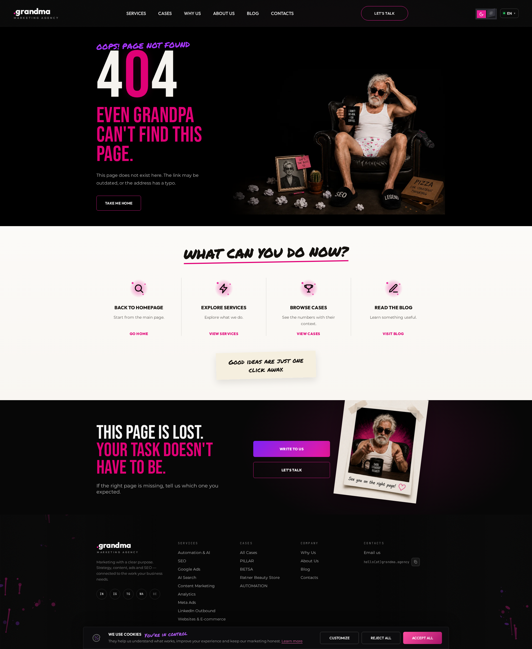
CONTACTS (282, 13)
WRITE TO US (292, 449)
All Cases (248, 552)
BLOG (253, 13)
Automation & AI (194, 552)
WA (142, 594)
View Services (224, 333)
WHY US (192, 13)
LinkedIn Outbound (196, 610)
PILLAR (247, 560)
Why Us (308, 552)
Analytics (187, 594)
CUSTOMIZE (339, 638)
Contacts (309, 577)
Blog (305, 569)
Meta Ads (187, 602)
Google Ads (189, 569)
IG (115, 594)
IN (102, 594)
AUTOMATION (253, 585)
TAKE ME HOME (118, 203)
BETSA (246, 569)
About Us (310, 560)
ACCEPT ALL (422, 638)
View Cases (308, 333)
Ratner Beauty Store (260, 577)
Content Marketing (196, 585)
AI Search (187, 577)
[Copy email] (415, 562)
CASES (165, 13)
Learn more (292, 641)
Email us (372, 552)
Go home (139, 333)
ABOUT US (224, 13)
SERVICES (136, 13)
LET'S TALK (384, 13)
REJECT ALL (381, 638)
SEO (182, 560)
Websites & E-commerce (202, 619)
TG (128, 594)
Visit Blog (393, 333)
